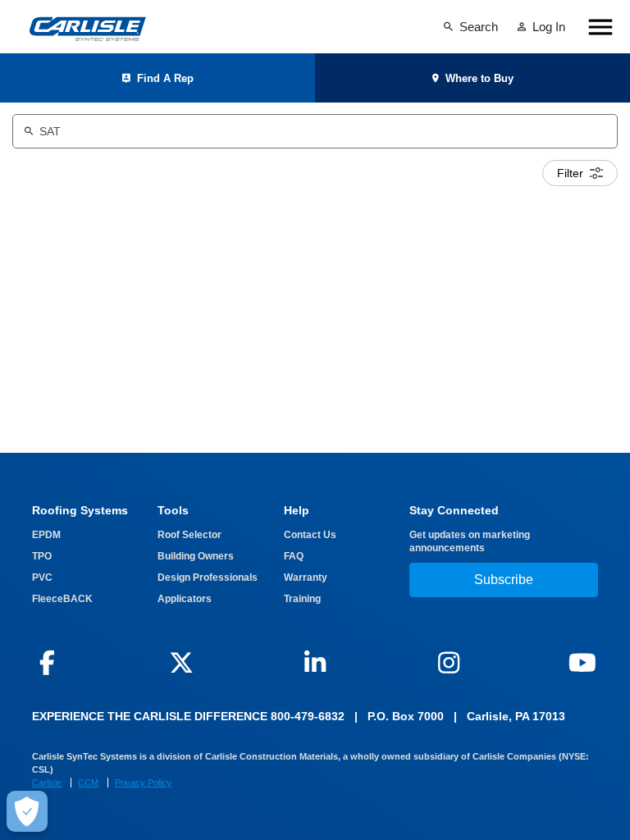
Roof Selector (189, 535)
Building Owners (196, 556)
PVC (42, 577)
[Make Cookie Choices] (27, 811)
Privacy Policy (143, 783)
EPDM (46, 535)
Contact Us (310, 535)
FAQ (294, 556)
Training (302, 599)
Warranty (305, 577)
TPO (42, 556)
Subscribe (503, 580)
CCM (88, 783)
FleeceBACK (62, 599)
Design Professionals (208, 577)
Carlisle (47, 783)
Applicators (185, 599)
